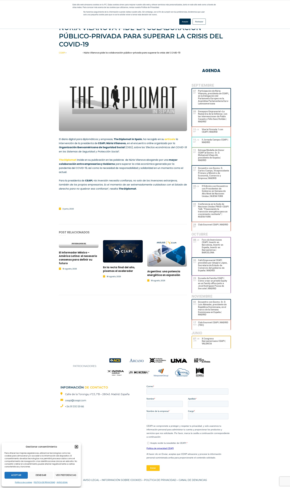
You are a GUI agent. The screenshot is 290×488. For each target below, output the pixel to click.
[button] (76, 446)
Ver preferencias (66, 475)
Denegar (41, 475)
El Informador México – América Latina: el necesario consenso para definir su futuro (78, 258)
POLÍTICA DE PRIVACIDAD (44, 482)
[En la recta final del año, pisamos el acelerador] (123, 251)
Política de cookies (23, 482)
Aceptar (16, 475)
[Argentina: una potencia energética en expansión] (167, 253)
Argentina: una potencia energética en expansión (163, 273)
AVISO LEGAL (62, 482)
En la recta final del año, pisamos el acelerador (119, 269)
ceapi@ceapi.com (75, 400)
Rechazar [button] (199, 21)
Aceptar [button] (185, 21)
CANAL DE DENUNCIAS (193, 480)
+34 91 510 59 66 (74, 406)
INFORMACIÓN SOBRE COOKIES (122, 480)
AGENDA (211, 71)
